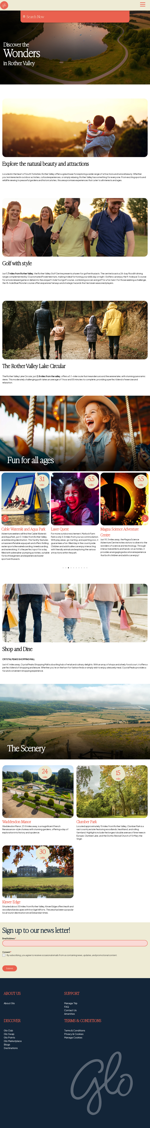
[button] (5, 518)
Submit (9, 968)
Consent (6, 952)
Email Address (9, 938)
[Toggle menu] (142, 4)
